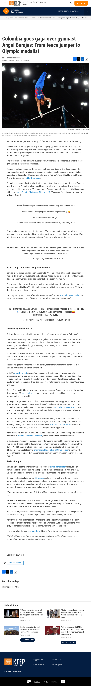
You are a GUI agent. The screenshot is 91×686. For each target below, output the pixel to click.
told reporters (34, 531)
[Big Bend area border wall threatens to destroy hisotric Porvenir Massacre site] (11, 630)
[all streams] (87, 11)
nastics (64, 450)
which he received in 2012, (66, 407)
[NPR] (38, 681)
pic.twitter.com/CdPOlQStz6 (45, 315)
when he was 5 (20, 373)
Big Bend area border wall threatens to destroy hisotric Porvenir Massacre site (31, 629)
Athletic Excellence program (30, 436)
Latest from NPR (15, 563)
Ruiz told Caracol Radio (60, 424)
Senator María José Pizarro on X (36, 192)
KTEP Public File (39, 665)
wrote (19, 192)
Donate (82, 3)
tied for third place (32, 178)
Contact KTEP (56, 660)
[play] (6, 11)
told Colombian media (69, 295)
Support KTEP (38, 660)
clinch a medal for (58, 467)
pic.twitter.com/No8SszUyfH (45, 218)
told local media (29, 393)
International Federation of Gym (47, 450)
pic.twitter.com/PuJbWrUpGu (54, 254)
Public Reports (57, 665)
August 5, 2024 (68, 222)
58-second (39, 478)
